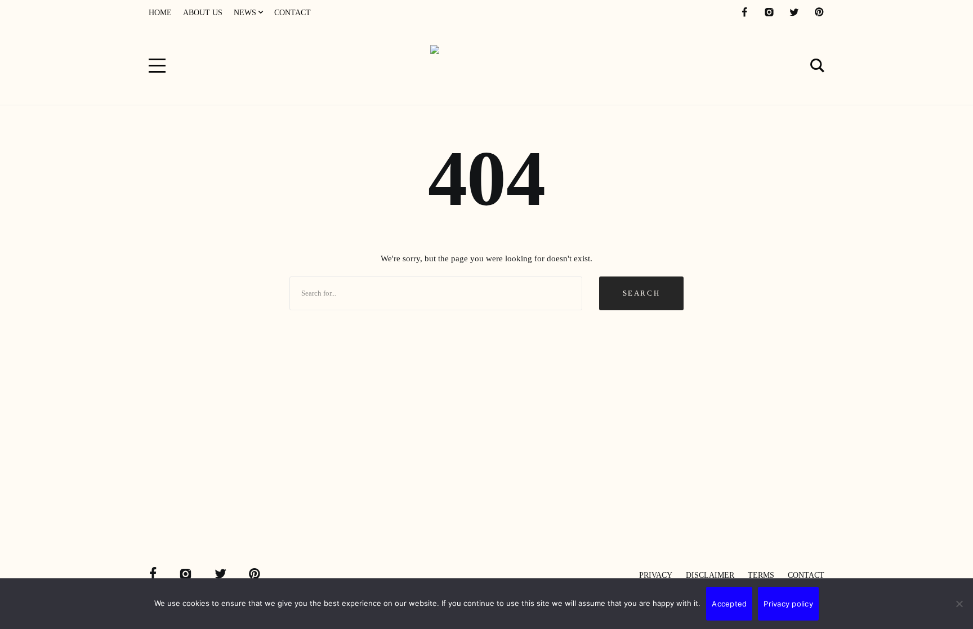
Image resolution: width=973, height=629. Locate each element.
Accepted (729, 603)
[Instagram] (769, 12)
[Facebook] (744, 12)
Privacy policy (788, 603)
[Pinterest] (819, 12)
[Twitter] (794, 12)
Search (641, 293)
